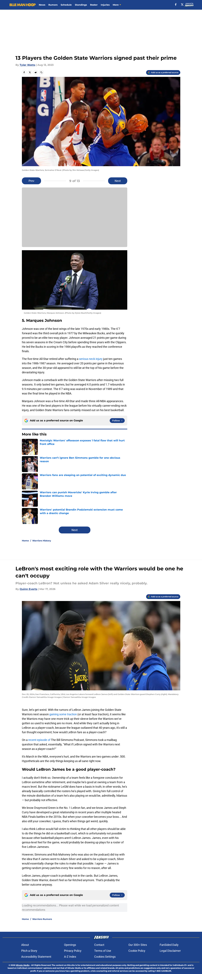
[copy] (41, 72)
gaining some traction (63, 714)
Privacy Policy (72, 950)
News (42, 4)
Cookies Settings (105, 956)
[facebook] (175, 4)
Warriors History (41, 540)
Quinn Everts (28, 589)
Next (118, 181)
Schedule (66, 4)
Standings (81, 4)
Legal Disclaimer (170, 950)
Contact (99, 944)
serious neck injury (91, 359)
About (25, 944)
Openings (70, 944)
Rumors (52, 4)
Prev (31, 181)
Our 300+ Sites (137, 944)
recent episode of (39, 740)
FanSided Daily (169, 944)
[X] (182, 4)
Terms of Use (102, 950)
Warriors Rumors (42, 919)
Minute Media (22, 965)
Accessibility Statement (36, 956)
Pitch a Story (29, 950)
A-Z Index (70, 956)
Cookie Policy (136, 950)
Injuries (105, 4)
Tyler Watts (27, 64)
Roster (94, 4)
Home (25, 540)
